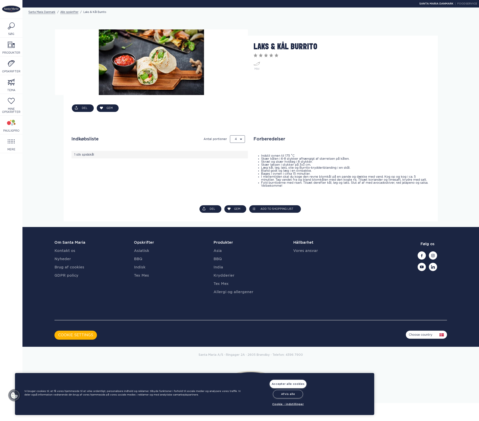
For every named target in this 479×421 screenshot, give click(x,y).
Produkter (223, 242)
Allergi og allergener (233, 292)
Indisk (139, 267)
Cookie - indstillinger (288, 404)
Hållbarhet (303, 242)
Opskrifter (144, 242)
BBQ (138, 259)
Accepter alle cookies (288, 384)
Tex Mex (141, 275)
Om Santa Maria (69, 242)
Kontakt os (64, 251)
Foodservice (467, 3)
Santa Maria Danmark (436, 3)
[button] (14, 395)
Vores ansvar (305, 251)
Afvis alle (288, 394)
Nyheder (62, 259)
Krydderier (223, 275)
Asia (217, 251)
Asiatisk (141, 251)
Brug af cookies (69, 267)
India (218, 267)
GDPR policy (66, 275)
